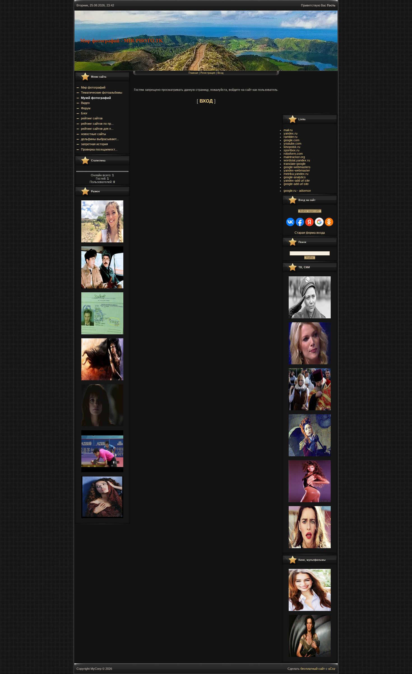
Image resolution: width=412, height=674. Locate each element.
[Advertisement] (307, 92)
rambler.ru (290, 136)
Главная (193, 72)
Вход (220, 72)
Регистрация (207, 72)
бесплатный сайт (312, 668)
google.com (291, 140)
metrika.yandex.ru (296, 173)
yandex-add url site (297, 180)
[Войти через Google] (319, 221)
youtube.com (292, 143)
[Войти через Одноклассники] (329, 222)
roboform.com (293, 153)
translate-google (294, 163)
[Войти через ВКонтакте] (290, 222)
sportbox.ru (291, 150)
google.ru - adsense (297, 190)
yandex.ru (290, 133)
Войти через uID (310, 211)
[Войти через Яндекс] (309, 222)
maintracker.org (294, 157)
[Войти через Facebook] (300, 222)
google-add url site (296, 184)
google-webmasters (297, 167)
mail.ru (288, 130)
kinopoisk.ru (292, 147)
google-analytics (295, 177)
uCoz (331, 668)
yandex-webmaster (297, 170)
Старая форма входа (310, 232)
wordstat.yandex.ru (297, 160)
